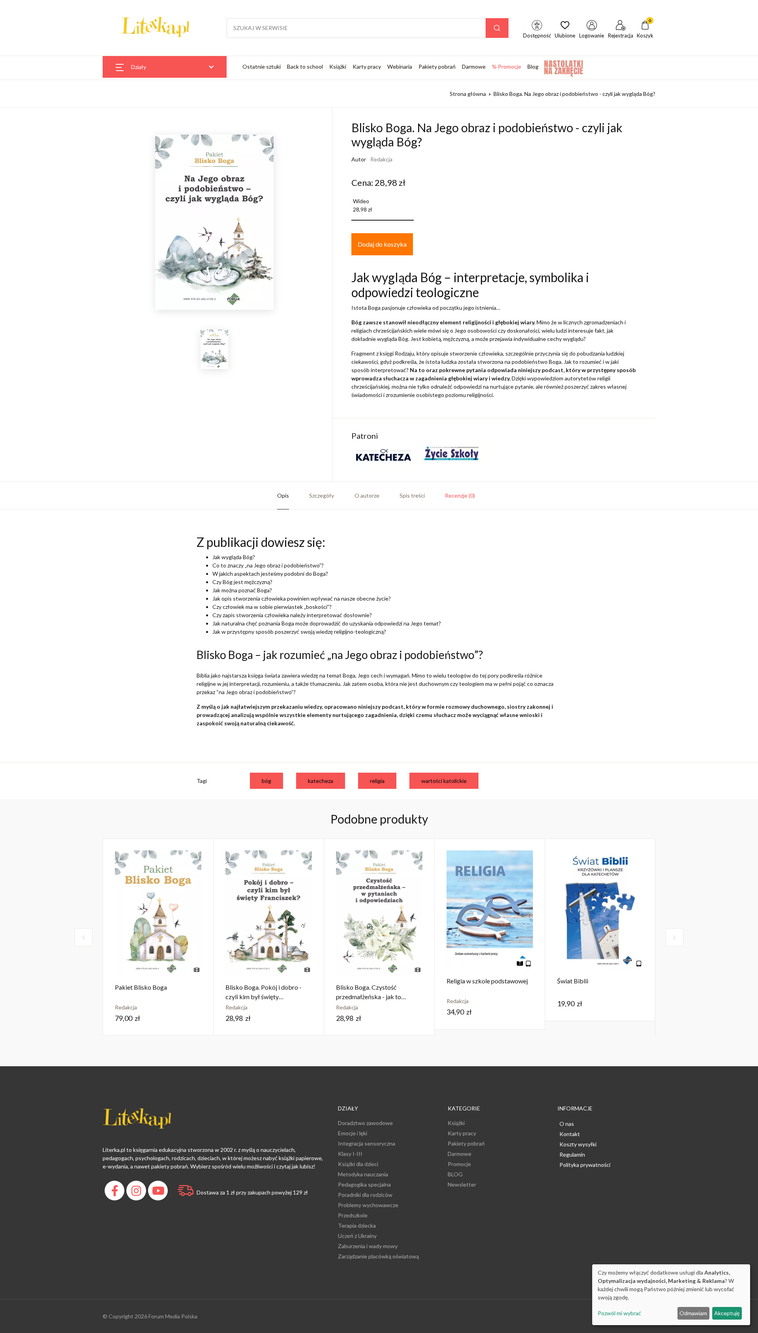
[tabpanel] (158, 937)
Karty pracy (367, 66)
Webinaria (399, 66)
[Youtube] (159, 1192)
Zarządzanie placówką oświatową (378, 1256)
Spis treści (412, 495)
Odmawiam (693, 1313)
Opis (283, 495)
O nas (566, 1123)
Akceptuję (726, 1313)
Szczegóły (321, 495)
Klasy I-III (350, 1153)
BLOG (455, 1174)
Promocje (459, 1164)
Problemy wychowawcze (368, 1205)
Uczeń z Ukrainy (357, 1235)
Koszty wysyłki (578, 1144)
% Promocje (506, 66)
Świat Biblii (572, 981)
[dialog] (671, 1294)
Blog (532, 66)
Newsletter (462, 1184)
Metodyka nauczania (363, 1174)
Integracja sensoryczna (366, 1143)
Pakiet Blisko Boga (141, 987)
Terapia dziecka (357, 1225)
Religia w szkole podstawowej (487, 981)
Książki (337, 66)
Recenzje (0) (460, 495)
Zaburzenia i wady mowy (368, 1246)
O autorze (367, 495)
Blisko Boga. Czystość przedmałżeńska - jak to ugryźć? (368, 996)
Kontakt (569, 1134)
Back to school (305, 66)
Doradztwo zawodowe (365, 1123)
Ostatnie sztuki (261, 66)
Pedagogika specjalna (364, 1184)
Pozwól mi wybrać (619, 1313)
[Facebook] (115, 1192)
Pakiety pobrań (437, 66)
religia (377, 780)
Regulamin (572, 1154)
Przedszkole (353, 1215)
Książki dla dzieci (358, 1164)
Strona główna (468, 93)
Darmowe (474, 66)
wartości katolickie (444, 780)
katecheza (320, 780)
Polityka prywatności (584, 1164)
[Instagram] (137, 1192)
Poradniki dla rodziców (365, 1194)
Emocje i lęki (352, 1133)
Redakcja (381, 159)
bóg (266, 780)
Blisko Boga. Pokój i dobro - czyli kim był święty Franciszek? (263, 996)
